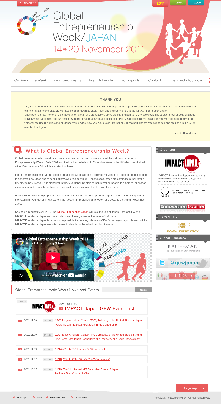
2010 (178, 3)
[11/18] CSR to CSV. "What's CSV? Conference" (82, 359)
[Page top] (192, 386)
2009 (196, 3)
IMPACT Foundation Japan (72, 211)
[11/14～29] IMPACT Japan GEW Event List (80, 349)
